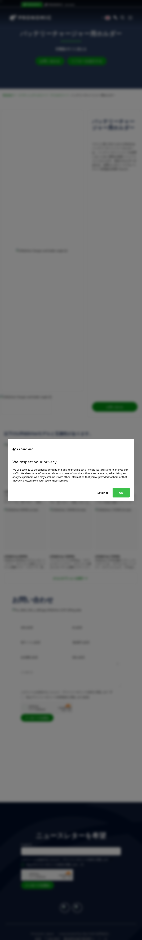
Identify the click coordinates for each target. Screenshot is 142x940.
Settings (102, 492)
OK (121, 492)
